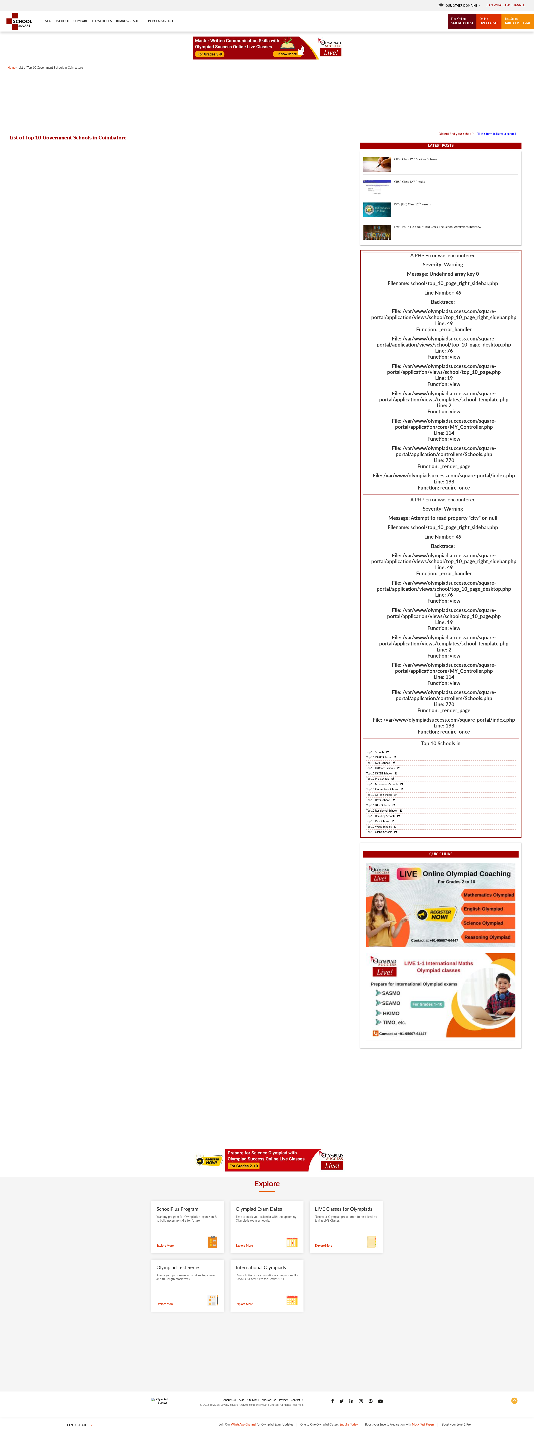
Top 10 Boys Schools (378, 800)
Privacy (283, 1400)
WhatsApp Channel (195, 1424)
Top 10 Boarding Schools (381, 816)
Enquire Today (301, 1424)
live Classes (489, 21)
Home (11, 67)
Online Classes (450, 1424)
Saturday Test (462, 21)
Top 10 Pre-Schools (378, 779)
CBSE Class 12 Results (409, 159)
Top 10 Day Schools (378, 821)
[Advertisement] (138, 100)
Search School (57, 21)
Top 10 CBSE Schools (379, 757)
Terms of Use (268, 1400)
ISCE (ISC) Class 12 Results (412, 181)
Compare (80, 21)
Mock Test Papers (375, 1424)
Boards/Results (128, 21)
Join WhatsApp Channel (505, 5)
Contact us (297, 1400)
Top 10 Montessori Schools (382, 784)
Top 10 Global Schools (379, 832)
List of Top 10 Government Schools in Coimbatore (51, 67)
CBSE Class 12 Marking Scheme (415, 227)
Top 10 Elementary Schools (382, 789)
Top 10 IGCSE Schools (379, 773)
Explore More (165, 1245)
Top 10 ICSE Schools (378, 763)
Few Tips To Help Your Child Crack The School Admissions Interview (437, 204)
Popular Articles (161, 21)
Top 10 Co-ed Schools (379, 795)
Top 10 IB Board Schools (380, 768)
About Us (229, 1400)
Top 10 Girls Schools (378, 805)
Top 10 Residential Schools (382, 811)
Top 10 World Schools (379, 827)
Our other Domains (461, 5)
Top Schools (102, 21)
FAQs (241, 1400)
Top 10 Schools (375, 752)
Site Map (252, 1400)
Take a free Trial (518, 21)
